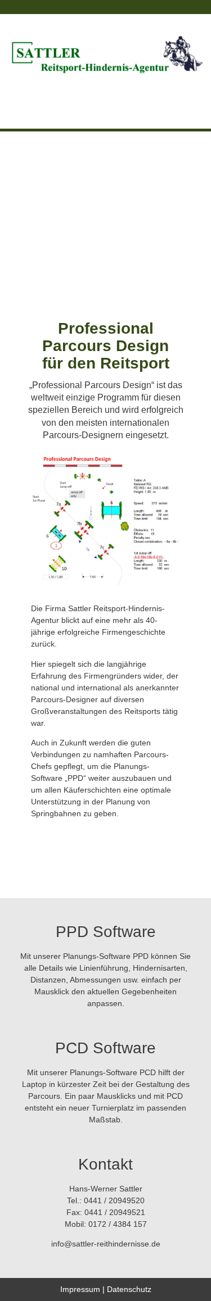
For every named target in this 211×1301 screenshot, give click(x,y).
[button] (105, 98)
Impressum (80, 1289)
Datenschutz (129, 1289)
